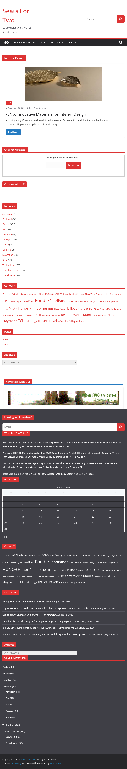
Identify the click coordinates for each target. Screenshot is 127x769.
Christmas (100, 294)
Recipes (57, 315)
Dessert (13, 301)
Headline (7, 234)
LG (98, 308)
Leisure (90, 308)
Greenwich (74, 301)
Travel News (8, 275)
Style (9, 103)
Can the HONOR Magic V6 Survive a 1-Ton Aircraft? (29, 614)
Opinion (6, 249)
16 (110, 510)
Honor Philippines (33, 308)
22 (93, 516)
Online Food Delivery (23, 315)
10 (5, 510)
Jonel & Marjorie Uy (37, 108)
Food (31, 301)
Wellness (80, 321)
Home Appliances (110, 301)
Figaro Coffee (22, 301)
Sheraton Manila (100, 315)
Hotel (51, 308)
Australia (32, 294)
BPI (44, 294)
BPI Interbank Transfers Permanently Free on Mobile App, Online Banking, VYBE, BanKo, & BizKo (53, 634)
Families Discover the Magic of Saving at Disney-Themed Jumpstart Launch (41, 621)
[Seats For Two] (6, 42)
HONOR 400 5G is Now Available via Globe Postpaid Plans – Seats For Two (41, 442)
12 (40, 510)
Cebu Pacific (69, 293)
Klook (80, 308)
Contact (6, 344)
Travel (42, 320)
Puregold (50, 315)
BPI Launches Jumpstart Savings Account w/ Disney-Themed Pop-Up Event (41, 627)
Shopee (112, 315)
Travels (53, 320)
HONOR (9, 308)
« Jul (4, 537)
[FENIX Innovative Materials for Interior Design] (63, 84)
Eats (42, 42)
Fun (4, 229)
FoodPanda (59, 300)
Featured (74, 42)
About (5, 339)
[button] (33, 42)
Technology (8, 265)
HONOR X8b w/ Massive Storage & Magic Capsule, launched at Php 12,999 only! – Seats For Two (52, 463)
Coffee (5, 301)
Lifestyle (55, 42)
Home (99, 301)
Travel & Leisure (22, 42)
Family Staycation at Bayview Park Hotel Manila (27, 601)
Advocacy (7, 213)
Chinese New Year (85, 293)
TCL (21, 320)
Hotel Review (60, 308)
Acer (15, 294)
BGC (39, 293)
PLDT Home (39, 315)
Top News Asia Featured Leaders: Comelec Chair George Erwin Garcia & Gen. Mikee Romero (50, 608)
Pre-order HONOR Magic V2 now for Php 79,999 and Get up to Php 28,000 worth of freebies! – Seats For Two (59, 452)
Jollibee (72, 308)
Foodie (5, 224)
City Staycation (113, 293)
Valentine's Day (67, 321)
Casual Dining (54, 294)
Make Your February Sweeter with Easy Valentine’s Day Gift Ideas (59, 473)
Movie (5, 244)
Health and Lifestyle (87, 301)
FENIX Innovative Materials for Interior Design (46, 114)
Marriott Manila (106, 309)
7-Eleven (6, 293)
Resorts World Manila (77, 314)
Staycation (7, 254)
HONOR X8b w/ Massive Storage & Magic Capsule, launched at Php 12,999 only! (44, 456)
